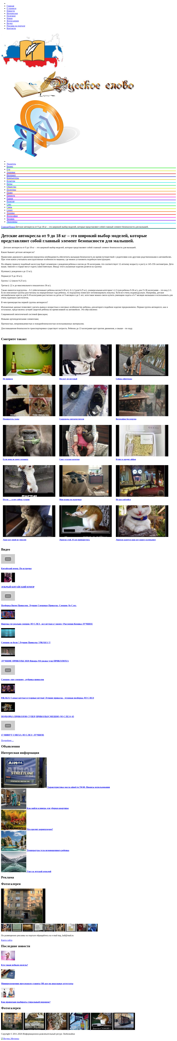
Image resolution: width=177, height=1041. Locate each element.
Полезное (11, 16)
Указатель (11, 164)
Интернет (11, 175)
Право (10, 192)
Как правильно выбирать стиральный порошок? (25, 1002)
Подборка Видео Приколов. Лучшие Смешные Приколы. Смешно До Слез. (38, 605)
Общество (11, 187)
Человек (10, 219)
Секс (9, 204)
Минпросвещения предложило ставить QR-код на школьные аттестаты (37, 983)
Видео (10, 23)
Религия (10, 201)
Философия (12, 216)
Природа (11, 195)
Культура (11, 181)
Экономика (12, 222)
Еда (8, 169)
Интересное (12, 13)
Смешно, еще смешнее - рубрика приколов (22, 679)
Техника (11, 213)
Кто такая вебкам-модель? (14, 965)
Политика (11, 189)
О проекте (11, 8)
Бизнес (10, 166)
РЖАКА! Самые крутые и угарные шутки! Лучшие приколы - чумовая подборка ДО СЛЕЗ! (47, 698)
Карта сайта (6, 940)
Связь (9, 207)
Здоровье (11, 172)
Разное (10, 198)
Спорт (10, 210)
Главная (10, 6)
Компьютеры (13, 178)
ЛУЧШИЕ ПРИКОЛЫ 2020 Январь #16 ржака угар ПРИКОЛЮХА (35, 661)
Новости (11, 11)
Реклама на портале (16, 26)
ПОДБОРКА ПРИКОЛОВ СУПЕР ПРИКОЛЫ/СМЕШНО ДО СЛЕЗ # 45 (37, 716)
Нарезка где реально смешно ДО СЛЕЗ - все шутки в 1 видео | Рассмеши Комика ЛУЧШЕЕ (47, 624)
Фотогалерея (13, 21)
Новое (10, 18)
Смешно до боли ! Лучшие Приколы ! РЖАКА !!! (25, 642)
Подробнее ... (7, 740)
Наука (9, 184)
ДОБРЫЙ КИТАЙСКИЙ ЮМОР (17, 587)
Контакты (11, 28)
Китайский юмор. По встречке (16, 568)
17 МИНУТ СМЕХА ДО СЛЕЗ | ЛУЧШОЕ (22, 735)
